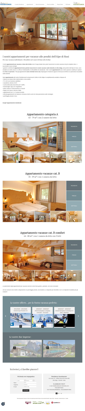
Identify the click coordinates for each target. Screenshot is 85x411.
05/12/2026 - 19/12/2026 (20, 309)
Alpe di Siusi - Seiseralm (54, 398)
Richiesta (74, 126)
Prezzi (74, 136)
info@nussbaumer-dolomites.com (61, 385)
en (61, 393)
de (58, 393)
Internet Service (62, 398)
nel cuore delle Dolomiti (45, 398)
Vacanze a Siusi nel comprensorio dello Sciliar (32, 398)
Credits (66, 398)
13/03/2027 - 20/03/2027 (42, 309)
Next (79, 316)
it (56, 393)
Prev (6, 316)
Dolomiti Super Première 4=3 (20, 310)
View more (26, 348)
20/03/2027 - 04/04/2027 (64, 309)
